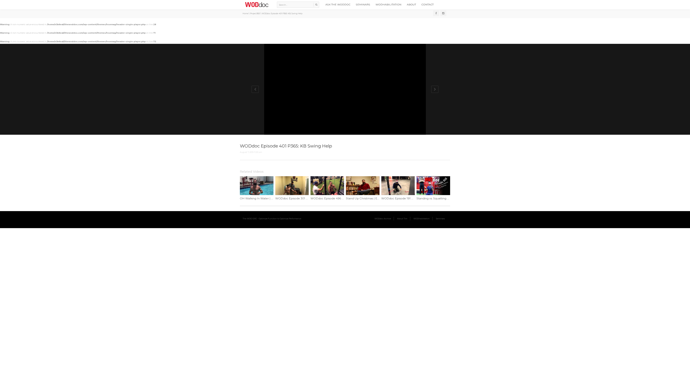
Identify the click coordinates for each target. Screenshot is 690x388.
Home (245, 13)
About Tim (402, 218)
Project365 (255, 13)
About (411, 4)
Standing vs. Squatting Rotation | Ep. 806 (444, 198)
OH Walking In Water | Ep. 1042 (261, 198)
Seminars (363, 4)
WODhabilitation (388, 4)
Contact (427, 4)
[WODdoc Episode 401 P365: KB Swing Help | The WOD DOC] (257, 4)
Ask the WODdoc (337, 4)
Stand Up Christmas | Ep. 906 (366, 198)
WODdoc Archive (382, 218)
